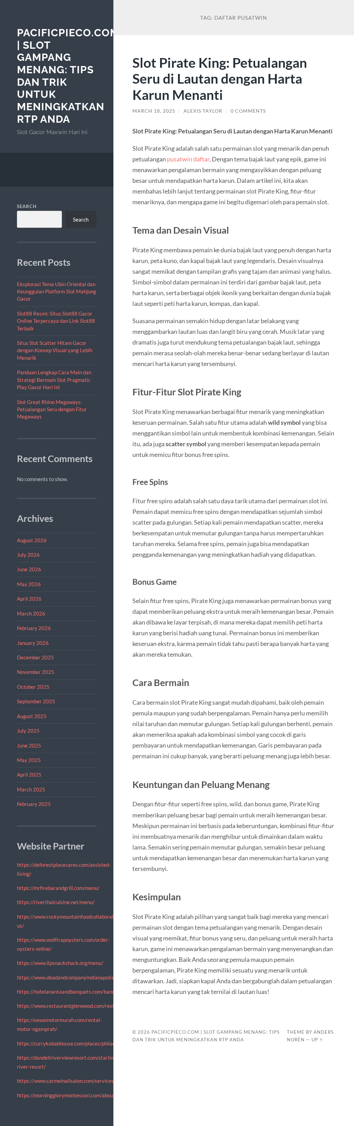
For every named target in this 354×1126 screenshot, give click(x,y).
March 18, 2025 (153, 111)
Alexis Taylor (203, 111)
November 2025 (35, 672)
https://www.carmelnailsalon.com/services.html (71, 1081)
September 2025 (36, 701)
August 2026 (32, 540)
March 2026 (31, 613)
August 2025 (32, 716)
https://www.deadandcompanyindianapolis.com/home (78, 977)
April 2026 (29, 598)
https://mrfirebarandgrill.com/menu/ (58, 888)
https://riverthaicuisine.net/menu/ (56, 902)
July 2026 (28, 555)
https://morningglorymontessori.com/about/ (67, 1095)
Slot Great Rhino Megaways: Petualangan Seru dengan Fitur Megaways (52, 409)
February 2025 (34, 804)
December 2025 (35, 657)
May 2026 (29, 584)
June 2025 (29, 745)
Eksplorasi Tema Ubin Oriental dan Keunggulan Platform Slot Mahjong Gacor (56, 291)
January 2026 (33, 643)
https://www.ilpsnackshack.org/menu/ (60, 963)
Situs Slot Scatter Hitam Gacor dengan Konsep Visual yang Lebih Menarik (54, 350)
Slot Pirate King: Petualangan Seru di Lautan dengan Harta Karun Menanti (219, 78)
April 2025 (29, 774)
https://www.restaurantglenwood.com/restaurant (73, 1006)
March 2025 (31, 789)
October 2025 (33, 687)
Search (27, 206)
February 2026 (34, 628)
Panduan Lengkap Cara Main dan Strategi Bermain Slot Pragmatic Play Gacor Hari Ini (54, 379)
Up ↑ (317, 1039)
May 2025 (29, 760)
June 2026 (29, 569)
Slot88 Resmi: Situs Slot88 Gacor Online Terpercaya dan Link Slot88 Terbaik (56, 320)
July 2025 (28, 731)
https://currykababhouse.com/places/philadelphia (73, 1043)
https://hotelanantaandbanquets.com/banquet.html (75, 991)
